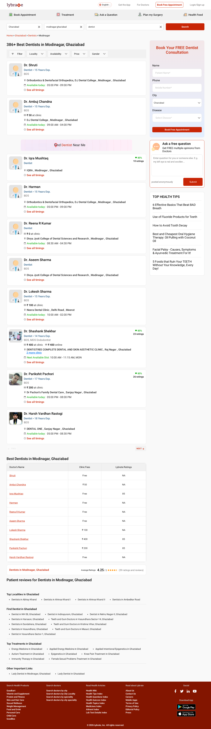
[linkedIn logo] (188, 692)
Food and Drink (14, 709)
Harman (13, 502)
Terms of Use (132, 703)
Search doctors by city (56, 690)
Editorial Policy (132, 709)
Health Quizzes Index (96, 700)
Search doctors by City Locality (60, 694)
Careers (129, 697)
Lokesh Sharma (17, 530)
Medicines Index (94, 706)
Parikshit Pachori (18, 548)
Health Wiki (91, 690)
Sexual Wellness (14, 703)
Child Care (11, 715)
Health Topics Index (95, 703)
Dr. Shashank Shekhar (40, 331)
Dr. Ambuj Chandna (38, 102)
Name (155, 65)
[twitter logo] (182, 692)
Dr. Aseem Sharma (37, 260)
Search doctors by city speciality (61, 700)
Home (10, 35)
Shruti (12, 475)
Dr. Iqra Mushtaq (36, 158)
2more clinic (34, 352)
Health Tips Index (94, 694)
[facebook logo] (175, 692)
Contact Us (131, 694)
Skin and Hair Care (15, 700)
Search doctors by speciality (59, 697)
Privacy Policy (132, 706)
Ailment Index (92, 709)
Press (128, 712)
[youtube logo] (195, 692)
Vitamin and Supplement (18, 694)
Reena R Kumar (17, 511)
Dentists (32, 35)
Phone (156, 80)
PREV (13, 448)
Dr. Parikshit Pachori (39, 374)
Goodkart (11, 690)
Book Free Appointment (169, 4)
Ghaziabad (20, 35)
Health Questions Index (97, 697)
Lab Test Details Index (96, 712)
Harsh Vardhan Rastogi (21, 557)
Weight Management (16, 706)
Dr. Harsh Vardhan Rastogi (43, 414)
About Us (130, 690)
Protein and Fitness (16, 697)
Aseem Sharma (17, 521)
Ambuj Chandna (17, 484)
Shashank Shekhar (19, 539)
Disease (157, 110)
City (154, 95)
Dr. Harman (32, 187)
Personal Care (13, 712)
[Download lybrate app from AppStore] (186, 716)
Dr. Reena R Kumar (37, 223)
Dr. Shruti (30, 65)
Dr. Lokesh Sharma (37, 291)
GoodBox (11, 719)
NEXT (139, 448)
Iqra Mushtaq (16, 493)
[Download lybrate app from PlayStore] (186, 709)
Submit (193, 182)
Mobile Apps (131, 700)
